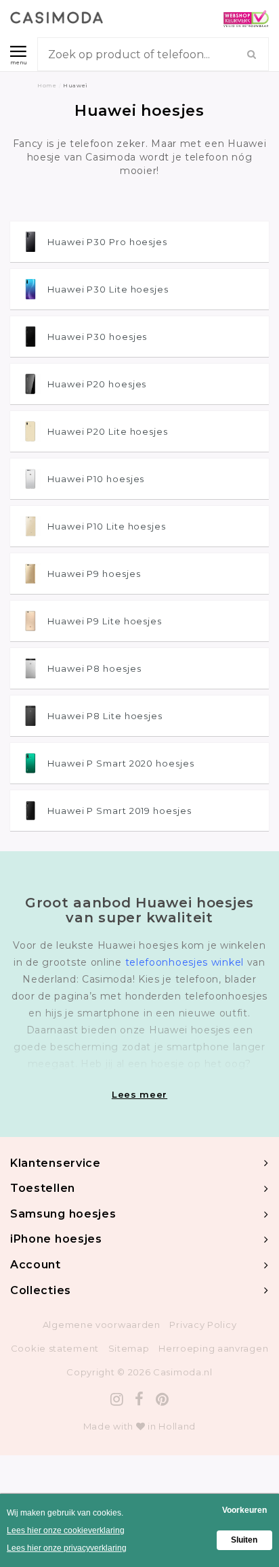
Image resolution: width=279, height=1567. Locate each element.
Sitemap (129, 1348)
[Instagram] (117, 1399)
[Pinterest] (162, 1399)
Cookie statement (55, 1348)
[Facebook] (139, 1399)
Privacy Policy (202, 1324)
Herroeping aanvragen (213, 1348)
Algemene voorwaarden (101, 1324)
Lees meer (139, 1094)
